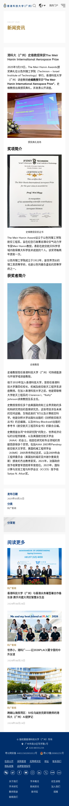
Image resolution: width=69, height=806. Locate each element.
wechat (6, 772)
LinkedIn (39, 772)
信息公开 (9, 761)
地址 (46, 761)
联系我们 (56, 761)
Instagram (32, 772)
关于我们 (13, 781)
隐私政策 (9, 766)
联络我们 (13, 797)
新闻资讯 (34, 786)
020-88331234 (36, 747)
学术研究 (13, 786)
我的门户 (53, 5)
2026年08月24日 (16, 723)
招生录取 (55, 781)
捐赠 (56, 791)
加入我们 (55, 786)
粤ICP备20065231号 (53, 753)
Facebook (19, 772)
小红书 (52, 772)
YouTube (26, 772)
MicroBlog (12, 772)
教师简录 (13, 791)
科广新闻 (11, 588)
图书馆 (34, 791)
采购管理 (21, 761)
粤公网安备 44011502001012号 (21, 753)
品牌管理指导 (23, 766)
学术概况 (34, 781)
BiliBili (59, 772)
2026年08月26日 (16, 603)
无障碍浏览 (35, 761)
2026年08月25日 (16, 660)
